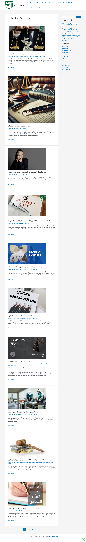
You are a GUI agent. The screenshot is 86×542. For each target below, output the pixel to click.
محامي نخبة (19, 5)
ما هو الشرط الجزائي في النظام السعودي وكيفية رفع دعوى (28, 460)
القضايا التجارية (65, 52)
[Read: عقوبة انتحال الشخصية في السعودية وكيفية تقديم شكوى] (27, 159)
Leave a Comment (12, 56)
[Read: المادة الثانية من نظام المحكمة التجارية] (27, 300)
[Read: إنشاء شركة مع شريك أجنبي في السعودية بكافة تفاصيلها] (27, 253)
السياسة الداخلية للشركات (17, 54)
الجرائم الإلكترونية (39, 7)
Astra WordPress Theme (52, 536)
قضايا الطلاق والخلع (66, 65)
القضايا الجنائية (65, 54)
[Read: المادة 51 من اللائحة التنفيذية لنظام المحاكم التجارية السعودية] (27, 205)
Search (63, 14)
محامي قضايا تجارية (60, 2)
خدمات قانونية (69, 2)
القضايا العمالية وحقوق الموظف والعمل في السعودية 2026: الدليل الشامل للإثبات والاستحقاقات (70, 25)
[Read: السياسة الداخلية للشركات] (27, 38)
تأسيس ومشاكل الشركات (50, 2)
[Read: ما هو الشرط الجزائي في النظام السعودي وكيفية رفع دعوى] (27, 445)
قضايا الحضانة (64, 63)
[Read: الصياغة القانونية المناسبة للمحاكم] (31, 99)
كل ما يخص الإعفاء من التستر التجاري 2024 (23, 412)
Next (55, 529)
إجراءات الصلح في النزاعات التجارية (20, 361)
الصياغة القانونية (30, 7)
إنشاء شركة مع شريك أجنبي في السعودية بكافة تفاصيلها (27, 267)
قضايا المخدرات (65, 67)
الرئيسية (29, 2)
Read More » (11, 67)
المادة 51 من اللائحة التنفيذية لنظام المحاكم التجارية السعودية (29, 221)
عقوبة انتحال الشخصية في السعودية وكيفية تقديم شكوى (27, 172)
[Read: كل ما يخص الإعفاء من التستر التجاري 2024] (27, 398)
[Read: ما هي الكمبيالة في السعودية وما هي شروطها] (27, 493)
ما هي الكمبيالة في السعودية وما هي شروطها (23, 508)
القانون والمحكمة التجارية (37, 2)
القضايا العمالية (65, 56)
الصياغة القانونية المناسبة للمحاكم (19, 126)
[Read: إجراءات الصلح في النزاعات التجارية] (27, 347)
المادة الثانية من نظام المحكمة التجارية (21, 316)
